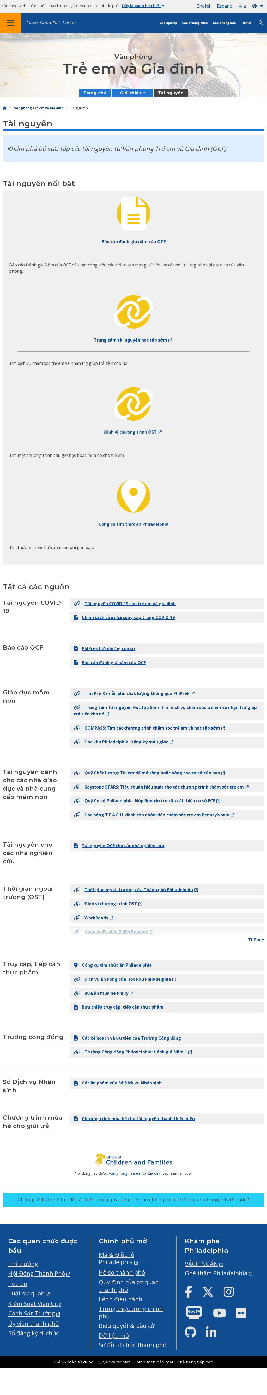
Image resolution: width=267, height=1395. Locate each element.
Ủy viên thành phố (33, 1323)
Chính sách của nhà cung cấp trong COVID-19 (128, 617)
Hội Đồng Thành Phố (36, 1273)
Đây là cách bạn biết (141, 6)
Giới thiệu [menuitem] (130, 92)
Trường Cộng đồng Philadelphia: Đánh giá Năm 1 (135, 1052)
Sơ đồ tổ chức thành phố (132, 1345)
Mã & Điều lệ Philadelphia (116, 1258)
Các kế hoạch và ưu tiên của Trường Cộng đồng (131, 1038)
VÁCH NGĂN (201, 1264)
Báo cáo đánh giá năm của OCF (114, 662)
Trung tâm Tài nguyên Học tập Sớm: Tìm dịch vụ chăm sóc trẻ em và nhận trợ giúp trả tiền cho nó (165, 711)
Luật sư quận (26, 1293)
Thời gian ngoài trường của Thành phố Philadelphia (138, 890)
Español (225, 6)
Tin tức (246, 23)
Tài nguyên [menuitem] (171, 92)
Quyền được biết (113, 1362)
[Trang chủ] (5, 108)
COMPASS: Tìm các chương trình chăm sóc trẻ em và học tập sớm (152, 728)
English (204, 6)
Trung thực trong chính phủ (131, 1312)
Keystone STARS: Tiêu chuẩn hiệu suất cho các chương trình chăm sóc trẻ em (164, 787)
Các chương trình (195, 23)
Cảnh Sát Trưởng (31, 1313)
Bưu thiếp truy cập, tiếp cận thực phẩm (122, 1007)
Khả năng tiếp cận (195, 1362)
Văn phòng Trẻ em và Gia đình (38, 108)
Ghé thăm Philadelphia (216, 1273)
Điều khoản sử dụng (74, 1362)
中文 (243, 6)
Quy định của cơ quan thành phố (129, 1286)
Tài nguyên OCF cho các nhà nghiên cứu (123, 845)
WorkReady (96, 918)
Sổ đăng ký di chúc (33, 1333)
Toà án (17, 1283)
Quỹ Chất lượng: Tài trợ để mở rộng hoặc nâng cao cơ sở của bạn (152, 773)
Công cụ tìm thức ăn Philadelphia (117, 965)
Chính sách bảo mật (153, 1362)
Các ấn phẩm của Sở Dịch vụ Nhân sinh (122, 1083)
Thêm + (256, 940)
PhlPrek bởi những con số (108, 648)
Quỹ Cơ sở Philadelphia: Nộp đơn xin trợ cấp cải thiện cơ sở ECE (149, 801)
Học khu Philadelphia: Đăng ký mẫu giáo (126, 742)
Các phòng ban (224, 23)
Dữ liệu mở (114, 1335)
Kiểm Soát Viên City (34, 1304)
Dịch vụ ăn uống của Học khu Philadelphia (127, 979)
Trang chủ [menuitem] (94, 92)
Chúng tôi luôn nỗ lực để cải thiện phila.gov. (133, 1199)
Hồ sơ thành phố (122, 1272)
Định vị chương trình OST (110, 904)
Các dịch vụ (168, 23)
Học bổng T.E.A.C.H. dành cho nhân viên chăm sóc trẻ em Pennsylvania (156, 815)
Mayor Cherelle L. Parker (51, 22)
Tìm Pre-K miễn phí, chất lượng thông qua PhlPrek (137, 693)
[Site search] (260, 22)
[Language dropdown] (258, 6)
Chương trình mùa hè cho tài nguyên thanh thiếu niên (138, 1118)
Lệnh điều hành (120, 1299)
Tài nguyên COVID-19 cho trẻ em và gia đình (130, 603)
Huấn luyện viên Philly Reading (116, 932)
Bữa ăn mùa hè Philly (106, 993)
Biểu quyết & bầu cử (127, 1326)
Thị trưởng (23, 1264)
